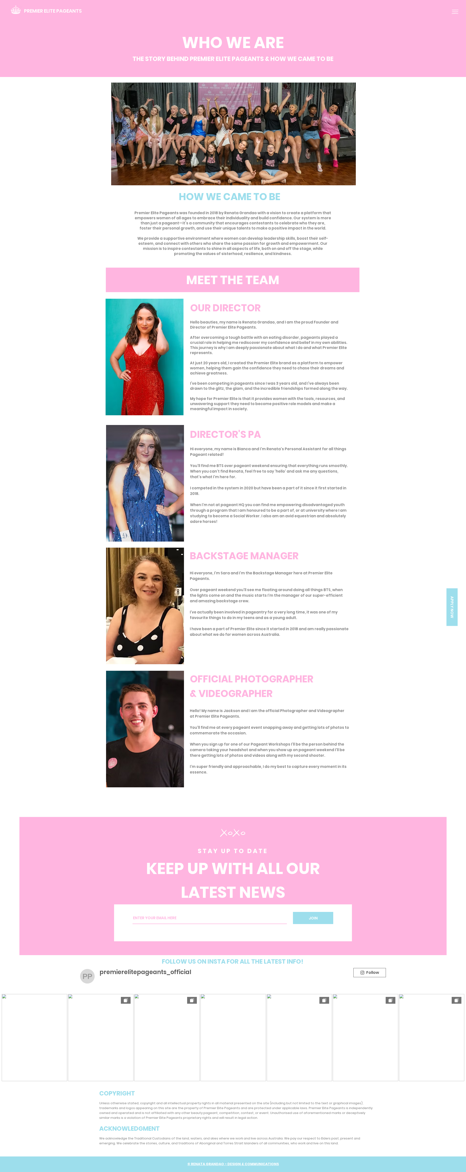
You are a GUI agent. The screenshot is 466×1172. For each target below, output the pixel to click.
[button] (455, 12)
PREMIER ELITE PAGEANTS (53, 11)
